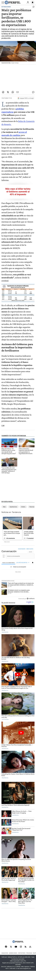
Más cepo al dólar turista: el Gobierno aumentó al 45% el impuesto (18, 192)
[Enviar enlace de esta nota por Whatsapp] (12, 92)
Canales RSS (4, 953)
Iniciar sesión (21, 548)
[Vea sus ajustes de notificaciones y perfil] (32, 2)
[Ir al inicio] (12, 2)
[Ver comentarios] (33, 7)
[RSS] (25, 947)
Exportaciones (13, 506)
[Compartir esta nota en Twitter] (8, 92)
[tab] (8, 562)
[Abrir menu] (2, 2)
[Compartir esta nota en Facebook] (3, 92)
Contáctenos (21, 953)
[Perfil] (18, 942)
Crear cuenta (29, 548)
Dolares (23, 506)
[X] (11, 947)
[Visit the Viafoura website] (31, 598)
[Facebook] (6, 947)
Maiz (4, 506)
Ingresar (28, 2)
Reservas (32, 506)
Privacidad (29, 953)
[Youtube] (16, 947)
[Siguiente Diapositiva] (33, 527)
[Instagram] (21, 947)
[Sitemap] (30, 947)
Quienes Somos (13, 953)
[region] (18, 574)
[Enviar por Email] (17, 92)
